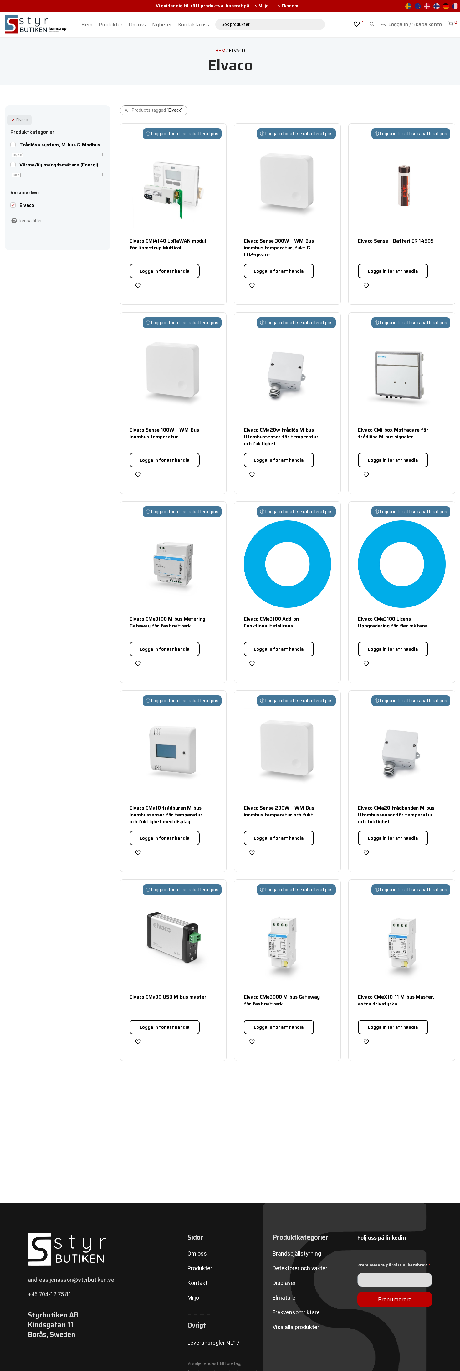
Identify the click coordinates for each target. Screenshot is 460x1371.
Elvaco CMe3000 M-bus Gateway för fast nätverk (282, 1000)
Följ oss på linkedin (381, 1238)
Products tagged (157, 110)
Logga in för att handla (165, 271)
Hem (86, 24)
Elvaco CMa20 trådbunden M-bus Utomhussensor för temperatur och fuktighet (396, 815)
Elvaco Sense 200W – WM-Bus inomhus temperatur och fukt (279, 811)
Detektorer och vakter (300, 1268)
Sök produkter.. (236, 24)
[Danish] (427, 5)
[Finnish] (436, 5)
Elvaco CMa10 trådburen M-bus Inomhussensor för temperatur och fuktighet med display (166, 815)
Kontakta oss (193, 24)
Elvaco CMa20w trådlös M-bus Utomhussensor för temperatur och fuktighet (281, 437)
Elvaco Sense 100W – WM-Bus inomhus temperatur (164, 433)
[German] (446, 5)
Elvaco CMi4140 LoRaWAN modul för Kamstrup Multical (168, 244)
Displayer (284, 1283)
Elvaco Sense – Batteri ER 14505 (396, 241)
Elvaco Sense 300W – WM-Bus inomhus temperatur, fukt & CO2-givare (279, 248)
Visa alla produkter (296, 1327)
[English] (417, 5)
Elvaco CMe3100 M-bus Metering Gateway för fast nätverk (167, 622)
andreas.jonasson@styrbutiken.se (71, 1279)
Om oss (137, 24)
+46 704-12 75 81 (49, 1294)
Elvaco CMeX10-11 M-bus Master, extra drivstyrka (396, 1000)
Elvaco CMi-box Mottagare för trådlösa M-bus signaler (393, 433)
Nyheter (162, 24)
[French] (455, 5)
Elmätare (284, 1297)
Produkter (110, 24)
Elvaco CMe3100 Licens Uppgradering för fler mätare (392, 622)
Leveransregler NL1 (211, 1342)
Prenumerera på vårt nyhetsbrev (393, 1265)
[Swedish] (408, 5)
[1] (357, 25)
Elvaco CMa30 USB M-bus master (168, 997)
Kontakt (197, 1283)
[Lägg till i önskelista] (138, 285)
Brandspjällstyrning (297, 1253)
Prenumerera (395, 1299)
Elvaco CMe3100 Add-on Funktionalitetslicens (271, 622)
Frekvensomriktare (296, 1312)
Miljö (193, 1297)
